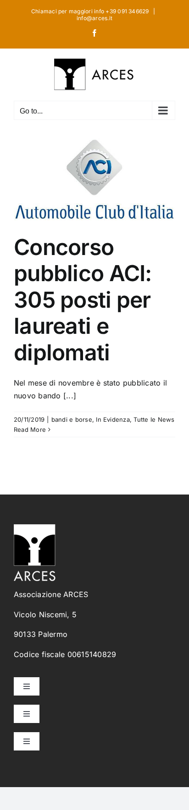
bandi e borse (71, 419)
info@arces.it (94, 18)
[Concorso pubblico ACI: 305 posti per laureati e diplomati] (94, 177)
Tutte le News (153, 419)
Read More (30, 429)
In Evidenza (113, 419)
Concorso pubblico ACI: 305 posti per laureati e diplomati (83, 300)
